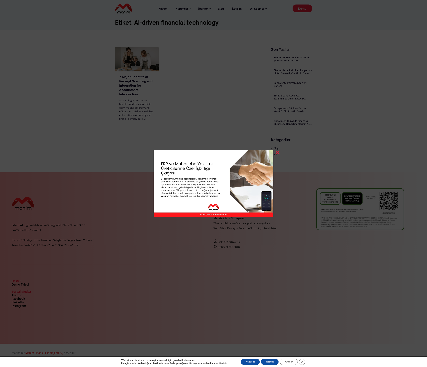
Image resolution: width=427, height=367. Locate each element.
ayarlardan (203, 363)
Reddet (270, 361)
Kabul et (250, 361)
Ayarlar (289, 361)
